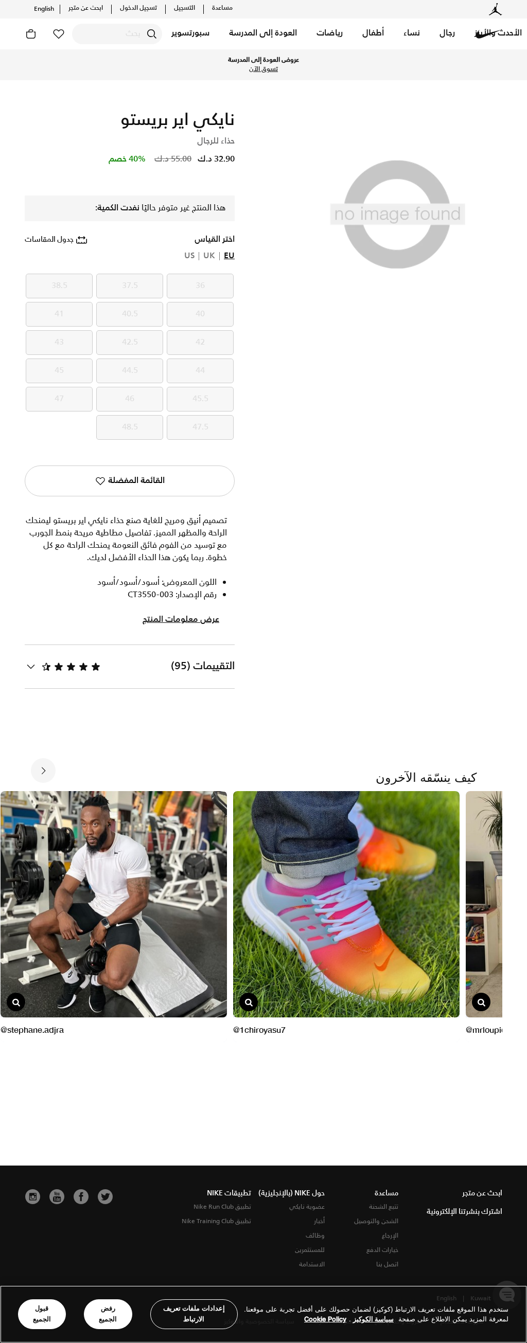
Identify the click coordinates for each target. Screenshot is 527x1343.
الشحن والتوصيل (376, 1221)
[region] (263, 1314)
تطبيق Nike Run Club (222, 1207)
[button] (447, 34)
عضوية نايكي (307, 1207)
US (189, 256)
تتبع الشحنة (383, 1207)
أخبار (319, 1221)
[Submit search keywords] (152, 34)
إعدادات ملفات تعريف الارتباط (194, 1313)
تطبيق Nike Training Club (216, 1221)
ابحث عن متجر (85, 8)
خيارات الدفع (382, 1250)
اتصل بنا (387, 1264)
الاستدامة (312, 1264)
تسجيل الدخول (138, 8)
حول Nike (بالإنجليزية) (291, 1193)
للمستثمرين (310, 1250)
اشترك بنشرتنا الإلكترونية (464, 1211)
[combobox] (117, 34)
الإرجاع (390, 1236)
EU (229, 256)
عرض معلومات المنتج (181, 620)
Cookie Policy (325, 1319)
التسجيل (184, 8)
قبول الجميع (42, 1313)
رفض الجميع (108, 1313)
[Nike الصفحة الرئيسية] (489, 34)
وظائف (315, 1236)
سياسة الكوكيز (373, 1319)
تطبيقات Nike (229, 1193)
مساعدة (222, 8)
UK (209, 256)
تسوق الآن (263, 69)
